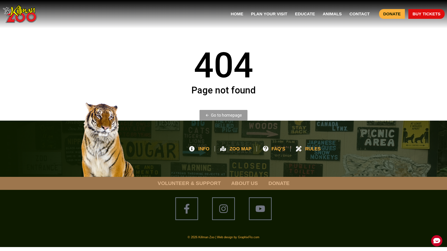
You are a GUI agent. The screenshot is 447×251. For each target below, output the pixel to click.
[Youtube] (260, 208)
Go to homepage (226, 115)
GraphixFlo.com (248, 237)
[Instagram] (223, 208)
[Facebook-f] (186, 208)
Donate (392, 14)
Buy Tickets (426, 14)
